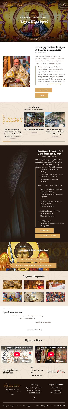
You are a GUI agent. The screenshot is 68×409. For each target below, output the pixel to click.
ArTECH (62, 406)
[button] (61, 125)
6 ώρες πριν (12, 138)
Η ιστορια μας (34, 24)
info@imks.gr (58, 388)
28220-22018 (57, 390)
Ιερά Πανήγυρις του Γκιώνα (34, 130)
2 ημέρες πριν (34, 132)
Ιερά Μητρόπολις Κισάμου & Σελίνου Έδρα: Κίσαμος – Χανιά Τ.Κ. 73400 (34, 390)
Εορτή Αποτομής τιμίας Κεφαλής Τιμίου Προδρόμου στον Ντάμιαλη (55, 132)
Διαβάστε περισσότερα (55, 84)
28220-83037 (57, 392)
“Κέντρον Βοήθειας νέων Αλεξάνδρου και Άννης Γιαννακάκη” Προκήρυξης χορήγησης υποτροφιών (13, 133)
